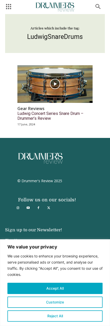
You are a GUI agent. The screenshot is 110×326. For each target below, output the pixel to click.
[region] (55, 282)
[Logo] (55, 7)
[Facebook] (38, 208)
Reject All (55, 316)
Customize (55, 302)
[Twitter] (48, 208)
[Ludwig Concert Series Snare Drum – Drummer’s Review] (55, 84)
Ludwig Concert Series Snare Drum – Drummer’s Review (50, 116)
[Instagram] (18, 208)
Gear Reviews (31, 108)
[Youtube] (28, 208)
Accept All (55, 288)
